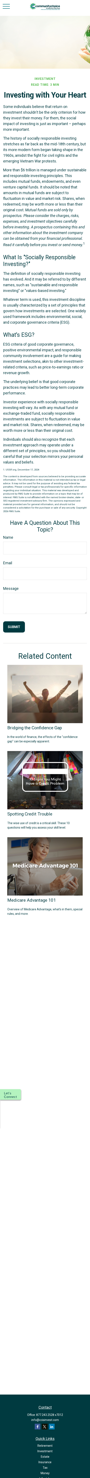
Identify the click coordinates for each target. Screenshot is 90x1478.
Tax (45, 1467)
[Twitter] (45, 1426)
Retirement (45, 1445)
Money (45, 1473)
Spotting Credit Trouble (29, 814)
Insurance (45, 1462)
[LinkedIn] (52, 1426)
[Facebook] (37, 1426)
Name (8, 537)
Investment (45, 1451)
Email (7, 563)
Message (11, 588)
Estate (45, 1456)
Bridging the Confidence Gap (34, 727)
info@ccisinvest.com (45, 1420)
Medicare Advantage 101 (31, 900)
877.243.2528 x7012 (49, 1415)
